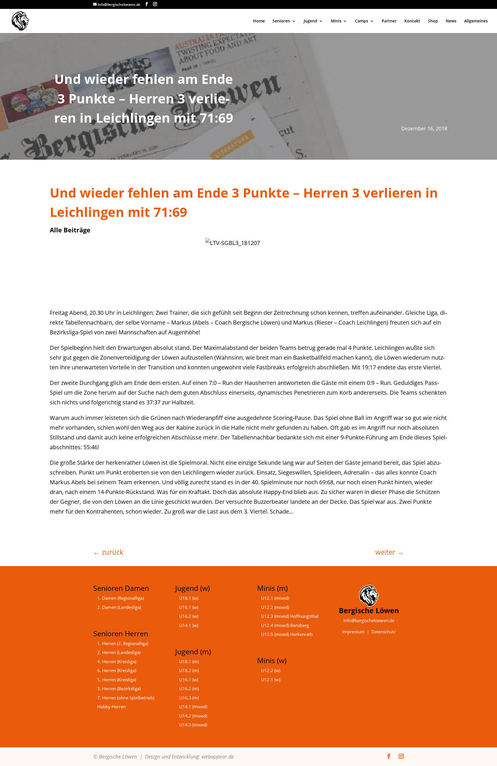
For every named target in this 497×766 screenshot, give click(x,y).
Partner (389, 21)
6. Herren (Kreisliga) (116, 670)
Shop (433, 21)
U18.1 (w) (188, 598)
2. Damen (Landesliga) (119, 607)
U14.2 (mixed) (193, 716)
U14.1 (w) (188, 625)
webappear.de (218, 756)
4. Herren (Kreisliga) (116, 661)
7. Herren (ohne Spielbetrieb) (125, 698)
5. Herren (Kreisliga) (116, 679)
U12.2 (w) (270, 670)
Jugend (310, 21)
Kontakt (412, 21)
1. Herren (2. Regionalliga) (122, 643)
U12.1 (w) (270, 679)
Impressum (353, 631)
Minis (336, 21)
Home (259, 21)
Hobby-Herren (111, 706)
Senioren (281, 21)
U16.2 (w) (188, 616)
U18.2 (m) (189, 670)
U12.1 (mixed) (275, 598)
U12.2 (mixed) (275, 607)
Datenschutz (383, 631)
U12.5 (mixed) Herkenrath (287, 634)
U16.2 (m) (189, 688)
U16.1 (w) (188, 607)
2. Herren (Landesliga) (118, 652)
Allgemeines (476, 21)
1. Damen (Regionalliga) (120, 598)
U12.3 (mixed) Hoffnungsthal (289, 616)
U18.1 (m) (189, 661)
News (451, 21)
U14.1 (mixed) (193, 706)
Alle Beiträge (70, 229)
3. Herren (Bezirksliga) (119, 688)
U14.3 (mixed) (193, 725)
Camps (361, 21)
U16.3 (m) (189, 698)
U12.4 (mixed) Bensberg (285, 625)
